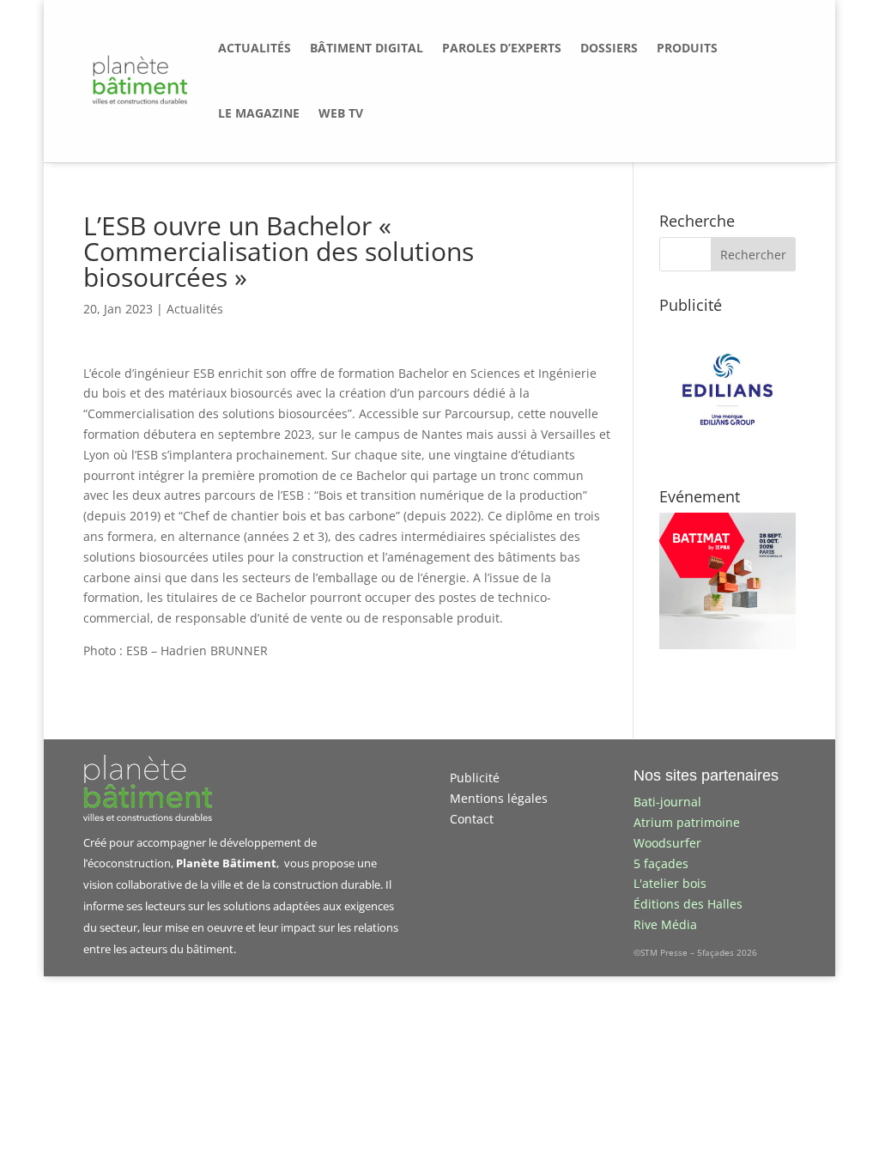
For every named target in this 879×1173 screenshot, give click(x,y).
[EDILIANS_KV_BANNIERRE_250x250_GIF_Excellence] (727, 453)
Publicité (475, 777)
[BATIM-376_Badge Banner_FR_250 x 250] (727, 644)
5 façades (660, 863)
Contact (472, 819)
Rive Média (665, 924)
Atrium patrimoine (686, 822)
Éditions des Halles (688, 904)
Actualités (195, 309)
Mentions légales (499, 798)
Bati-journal (667, 801)
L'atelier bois (669, 883)
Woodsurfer (667, 843)
